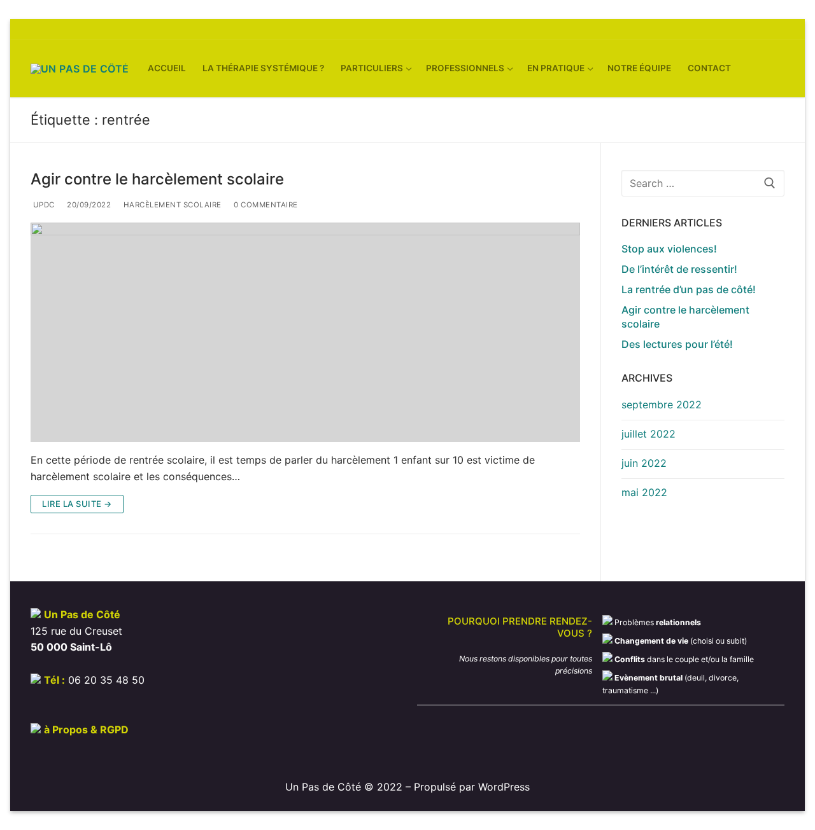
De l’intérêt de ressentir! (679, 269)
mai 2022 (644, 492)
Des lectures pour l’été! (677, 344)
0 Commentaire (265, 204)
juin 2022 (644, 463)
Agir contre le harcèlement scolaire (157, 179)
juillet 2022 (648, 433)
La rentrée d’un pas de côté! (688, 289)
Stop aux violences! (669, 248)
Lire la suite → (77, 504)
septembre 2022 (661, 404)
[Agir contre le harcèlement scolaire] (305, 332)
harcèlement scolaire (171, 204)
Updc (43, 204)
